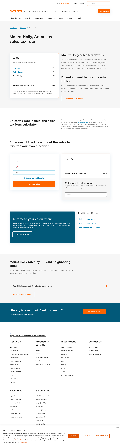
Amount (68, 195)
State (16, 172)
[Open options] (53, 172)
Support (74, 3)
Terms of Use (19, 440)
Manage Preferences (102, 436)
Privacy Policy (24, 442)
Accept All (74, 436)
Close (117, 427)
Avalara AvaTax (83, 122)
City (16, 167)
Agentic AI (27, 11)
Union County (18, 72)
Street (16, 161)
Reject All (87, 436)
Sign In (82, 3)
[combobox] (34, 172)
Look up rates (34, 184)
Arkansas (16, 68)
